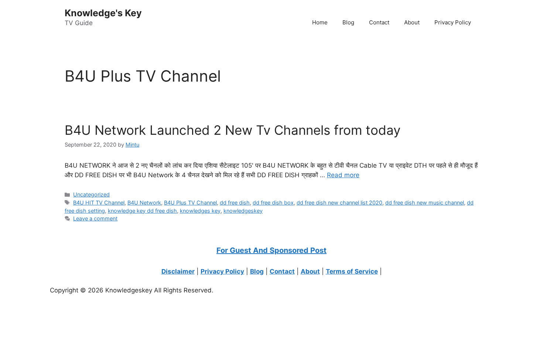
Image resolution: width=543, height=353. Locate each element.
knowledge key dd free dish (142, 211)
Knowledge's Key (103, 12)
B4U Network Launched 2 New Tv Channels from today (232, 130)
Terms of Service (352, 271)
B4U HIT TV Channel (98, 202)
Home (320, 22)
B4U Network (144, 202)
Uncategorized (91, 194)
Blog (348, 22)
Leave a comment (95, 218)
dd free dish (235, 202)
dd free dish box (273, 202)
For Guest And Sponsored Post (271, 250)
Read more (343, 175)
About (412, 22)
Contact (379, 22)
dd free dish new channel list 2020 (339, 202)
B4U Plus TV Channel (190, 202)
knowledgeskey (243, 211)
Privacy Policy (452, 22)
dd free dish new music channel (424, 202)
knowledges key (200, 211)
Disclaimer (178, 271)
